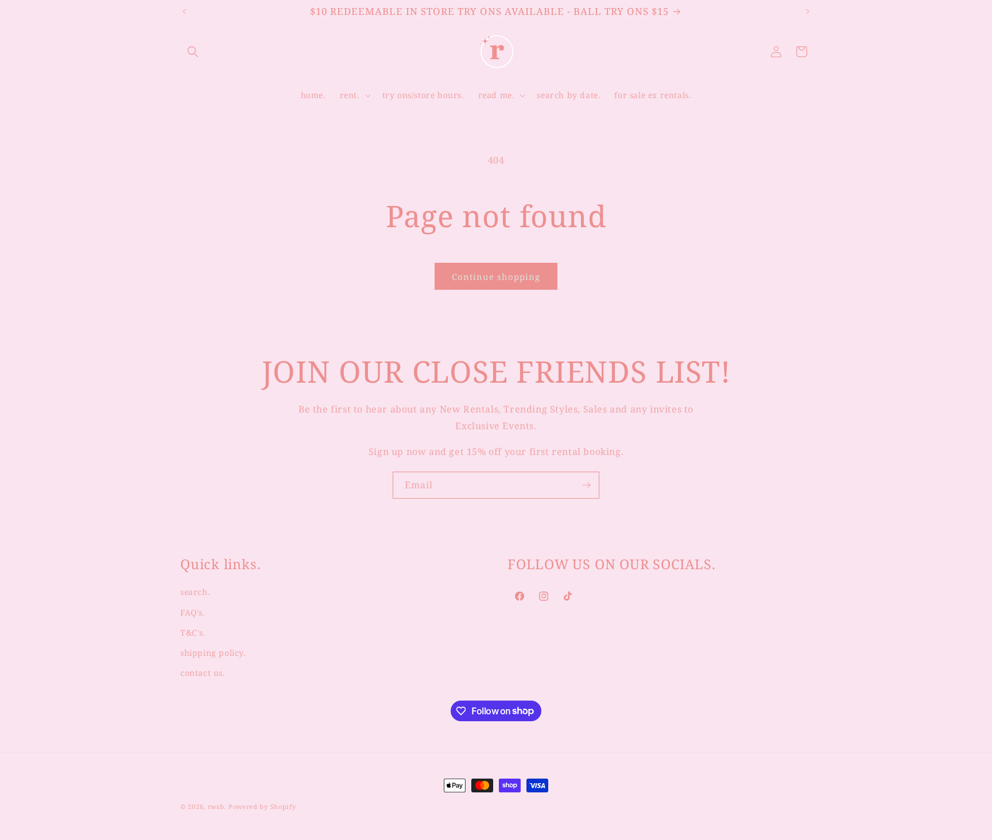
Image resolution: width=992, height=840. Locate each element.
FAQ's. (193, 612)
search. (195, 592)
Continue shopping (496, 276)
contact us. (203, 672)
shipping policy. (213, 652)
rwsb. (217, 806)
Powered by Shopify (262, 806)
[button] (193, 51)
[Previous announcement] (184, 11)
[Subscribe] (586, 485)
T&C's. (193, 632)
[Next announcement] (807, 11)
